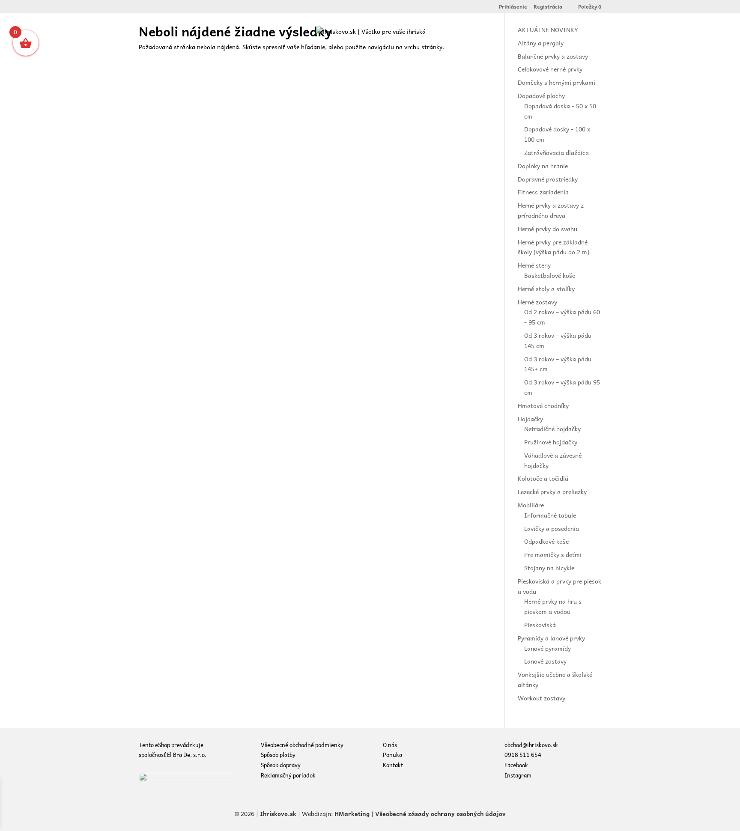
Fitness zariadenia (543, 192)
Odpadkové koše (546, 541)
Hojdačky (530, 418)
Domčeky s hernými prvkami (556, 82)
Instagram (517, 775)
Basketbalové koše (549, 275)
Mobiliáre (531, 504)
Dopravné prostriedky (548, 179)
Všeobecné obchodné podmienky (302, 744)
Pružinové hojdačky (550, 442)
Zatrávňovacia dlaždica (556, 152)
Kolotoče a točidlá (543, 478)
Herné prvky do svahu (547, 228)
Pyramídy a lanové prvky (551, 638)
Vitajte (275, 61)
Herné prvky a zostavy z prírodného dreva (551, 210)
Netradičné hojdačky (552, 428)
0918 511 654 (522, 754)
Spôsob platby (278, 754)
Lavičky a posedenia (551, 528)
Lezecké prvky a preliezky (552, 491)
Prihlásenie (513, 7)
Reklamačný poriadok (288, 775)
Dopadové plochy (541, 95)
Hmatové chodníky (543, 405)
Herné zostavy (537, 302)
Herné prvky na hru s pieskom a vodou (553, 606)
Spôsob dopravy (281, 764)
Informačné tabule (550, 515)
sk (293, 813)
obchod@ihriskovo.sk (531, 744)
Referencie (379, 61)
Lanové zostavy (545, 661)
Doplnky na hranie (543, 165)
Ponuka (339, 61)
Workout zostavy (541, 698)
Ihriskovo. (275, 813)
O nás (306, 61)
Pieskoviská (540, 624)
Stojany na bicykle (549, 567)
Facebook (516, 764)
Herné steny (534, 265)
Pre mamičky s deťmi (553, 554)
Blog (415, 61)
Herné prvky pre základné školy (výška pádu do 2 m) (553, 247)
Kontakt (446, 61)
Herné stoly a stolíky (546, 288)
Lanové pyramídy (547, 648)
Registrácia (548, 7)
